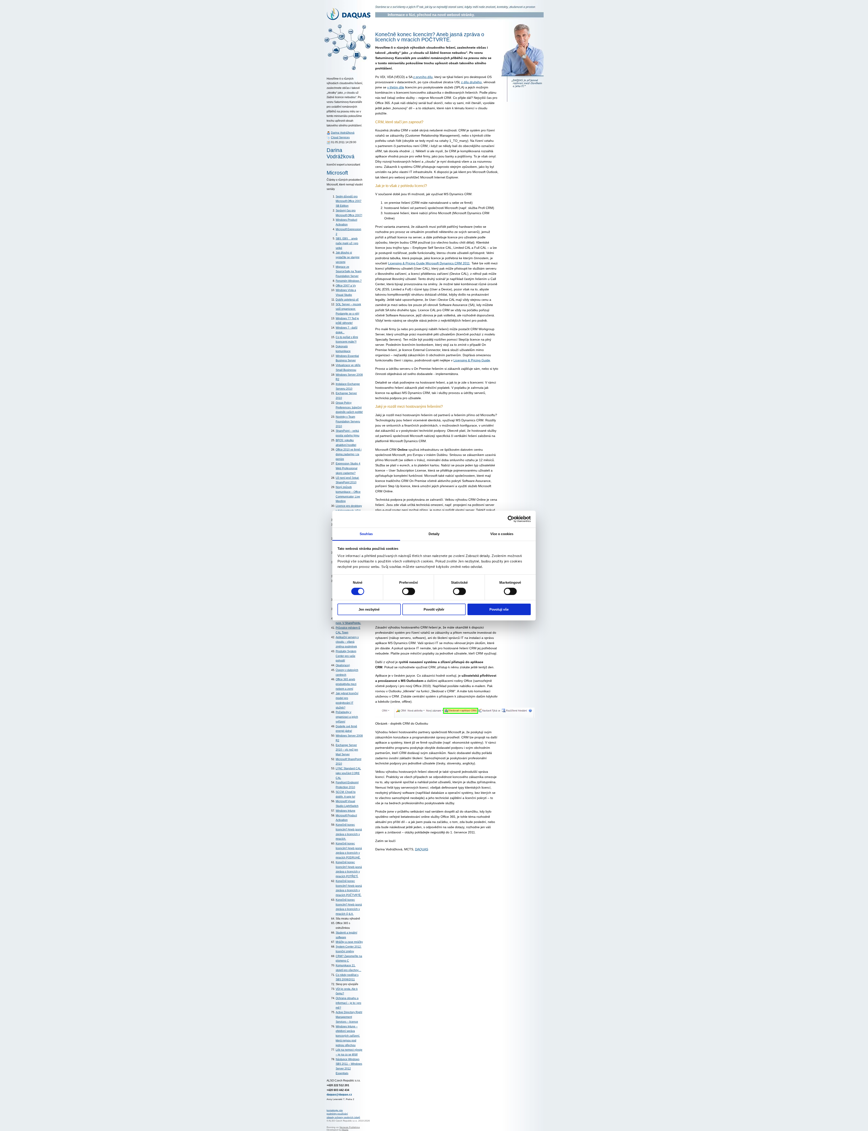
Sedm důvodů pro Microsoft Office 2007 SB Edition (348, 201)
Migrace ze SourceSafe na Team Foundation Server (348, 271)
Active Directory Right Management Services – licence (349, 1017)
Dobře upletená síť (347, 299)
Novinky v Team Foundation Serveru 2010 (348, 421)
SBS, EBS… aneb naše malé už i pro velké (347, 243)
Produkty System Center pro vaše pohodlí (346, 656)
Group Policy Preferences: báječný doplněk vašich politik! (349, 407)
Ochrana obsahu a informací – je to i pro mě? (348, 1003)
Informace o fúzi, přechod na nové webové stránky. (431, 15)
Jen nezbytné (369, 609)
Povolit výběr (434, 609)
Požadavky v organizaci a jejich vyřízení (347, 717)
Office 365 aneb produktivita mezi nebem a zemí (346, 684)
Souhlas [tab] (366, 534)
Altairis (345, 1130)
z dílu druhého (471, 82)
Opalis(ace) (343, 665)
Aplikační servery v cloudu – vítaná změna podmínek (347, 642)
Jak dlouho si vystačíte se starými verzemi (347, 257)
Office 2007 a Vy (346, 285)
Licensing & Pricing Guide (471, 360)
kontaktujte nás (335, 1110)
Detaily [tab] (434, 534)
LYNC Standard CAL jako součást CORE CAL (348, 773)
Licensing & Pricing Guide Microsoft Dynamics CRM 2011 (429, 263)
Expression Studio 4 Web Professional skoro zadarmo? (348, 468)
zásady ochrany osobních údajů (343, 1117)
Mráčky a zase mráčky (349, 942)
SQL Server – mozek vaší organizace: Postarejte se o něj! (348, 309)
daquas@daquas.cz (339, 1094)
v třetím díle (395, 87)
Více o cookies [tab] (501, 534)
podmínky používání (337, 1113)
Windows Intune (345, 810)
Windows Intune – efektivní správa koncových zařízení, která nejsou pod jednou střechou (348, 1036)
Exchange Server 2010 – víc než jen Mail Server (347, 750)
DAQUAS (421, 849)
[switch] (408, 591)
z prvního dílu (423, 77)
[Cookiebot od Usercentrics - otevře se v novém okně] (511, 519)
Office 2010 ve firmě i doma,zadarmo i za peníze (348, 454)
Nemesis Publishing (350, 1127)
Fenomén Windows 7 (349, 281)
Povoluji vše (499, 609)
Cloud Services (340, 137)
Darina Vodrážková (342, 132)
